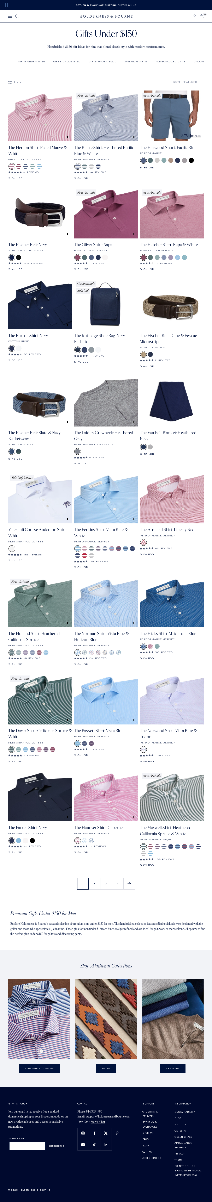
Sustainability (185, 1111)
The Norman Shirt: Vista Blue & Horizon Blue (101, 636)
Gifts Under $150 (67, 61)
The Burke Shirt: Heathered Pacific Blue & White (104, 150)
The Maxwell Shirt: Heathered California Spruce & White (166, 831)
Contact (147, 1151)
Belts (106, 1068)
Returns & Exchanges (150, 1124)
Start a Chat (98, 1122)
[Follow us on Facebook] (94, 1133)
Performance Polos (39, 1068)
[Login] (194, 16)
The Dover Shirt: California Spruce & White (40, 734)
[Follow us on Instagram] (83, 1133)
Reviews (148, 1132)
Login (146, 1145)
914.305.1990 (94, 1111)
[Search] (17, 16)
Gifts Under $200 (103, 61)
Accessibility (151, 1157)
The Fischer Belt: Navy (27, 245)
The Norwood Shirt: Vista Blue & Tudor (168, 734)
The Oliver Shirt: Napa (93, 245)
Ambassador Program (183, 1145)
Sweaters (173, 1068)
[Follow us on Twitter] (106, 1133)
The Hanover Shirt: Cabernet (99, 828)
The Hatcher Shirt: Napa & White (169, 245)
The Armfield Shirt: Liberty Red (167, 530)
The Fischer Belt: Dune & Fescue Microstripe (168, 339)
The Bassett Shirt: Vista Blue (98, 731)
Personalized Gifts (170, 61)
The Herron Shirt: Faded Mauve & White (37, 150)
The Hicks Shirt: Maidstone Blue (168, 633)
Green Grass (184, 1136)
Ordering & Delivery (150, 1114)
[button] (187, 82)
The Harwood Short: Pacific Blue (168, 147)
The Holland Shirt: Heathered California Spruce (34, 636)
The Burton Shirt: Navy (28, 336)
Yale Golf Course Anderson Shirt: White (37, 533)
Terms (179, 1159)
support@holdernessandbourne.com (108, 1116)
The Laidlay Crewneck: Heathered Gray (103, 436)
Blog (178, 1118)
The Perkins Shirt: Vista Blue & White (101, 533)
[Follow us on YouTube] (83, 1144)
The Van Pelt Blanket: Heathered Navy (168, 436)
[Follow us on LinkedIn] (106, 1144)
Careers (180, 1130)
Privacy (180, 1153)
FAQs (145, 1139)
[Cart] (202, 16)
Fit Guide (181, 1124)
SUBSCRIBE (57, 1146)
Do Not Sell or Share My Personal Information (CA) (188, 1170)
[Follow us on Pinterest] (117, 1133)
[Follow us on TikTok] (94, 1144)
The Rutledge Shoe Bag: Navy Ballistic (99, 339)
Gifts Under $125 (31, 61)
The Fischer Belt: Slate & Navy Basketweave (34, 436)
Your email (17, 1138)
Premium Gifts (136, 61)
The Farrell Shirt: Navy (27, 828)
